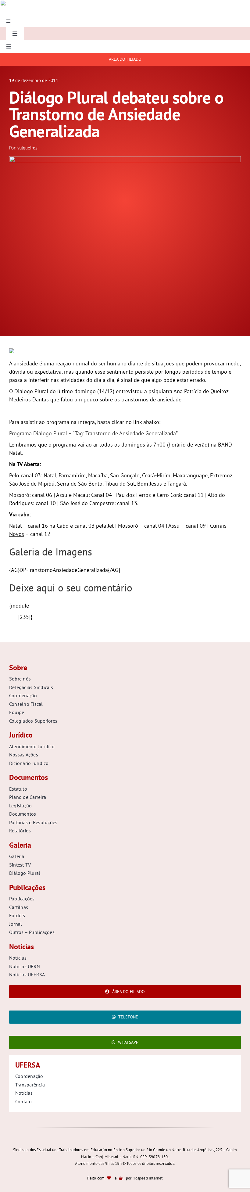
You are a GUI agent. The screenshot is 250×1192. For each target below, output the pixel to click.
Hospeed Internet (148, 1178)
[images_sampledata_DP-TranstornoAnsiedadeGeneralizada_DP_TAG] (125, 158)
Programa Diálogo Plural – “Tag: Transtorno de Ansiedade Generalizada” (93, 433)
